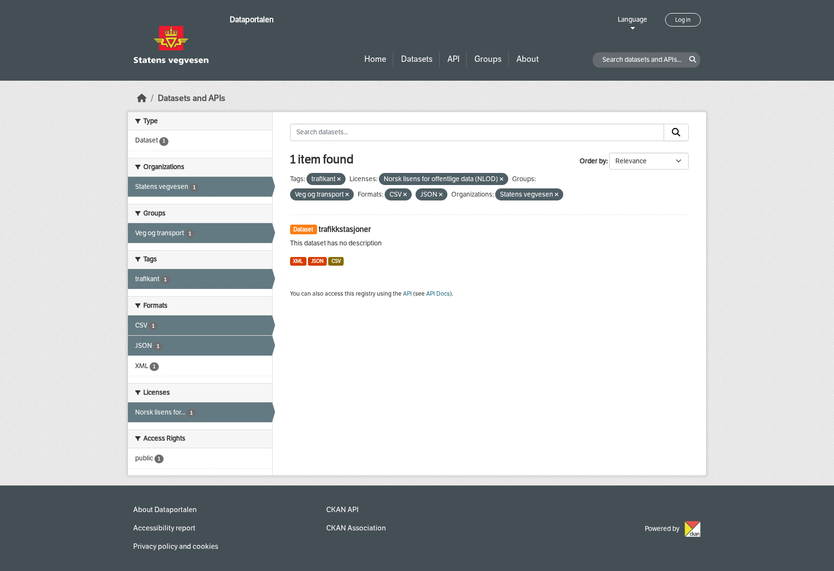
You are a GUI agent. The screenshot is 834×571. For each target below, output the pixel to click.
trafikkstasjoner (345, 229)
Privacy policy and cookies (175, 546)
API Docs (438, 293)
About (527, 59)
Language (632, 19)
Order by (593, 161)
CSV (336, 261)
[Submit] (676, 132)
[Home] (142, 98)
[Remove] (339, 179)
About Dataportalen (164, 509)
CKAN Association (356, 528)
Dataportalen (252, 19)
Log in (683, 19)
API (453, 59)
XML (298, 261)
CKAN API (342, 509)
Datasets (416, 59)
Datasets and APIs (191, 98)
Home (375, 59)
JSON (317, 261)
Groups (487, 59)
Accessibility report (164, 528)
